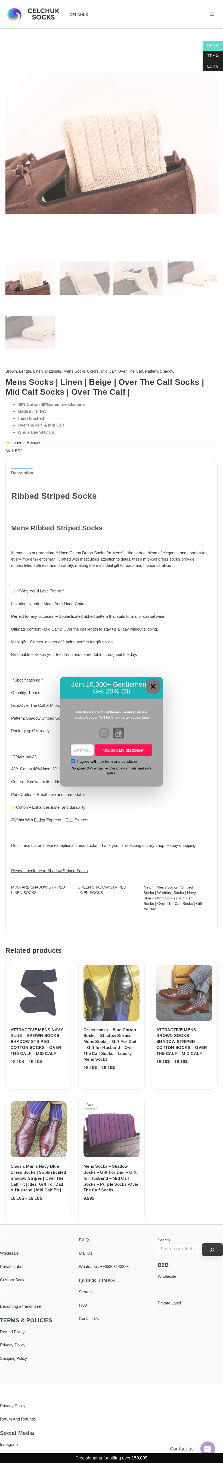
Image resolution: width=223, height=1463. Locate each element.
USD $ (210, 45)
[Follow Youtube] (119, 733)
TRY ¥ (210, 55)
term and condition (121, 761)
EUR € (210, 65)
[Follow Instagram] (104, 733)
